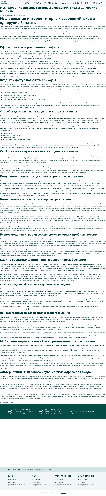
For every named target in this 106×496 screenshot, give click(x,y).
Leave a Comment (20, 15)
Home (26, 3)
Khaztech (63, 493)
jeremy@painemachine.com (16, 485)
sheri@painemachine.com (63, 485)
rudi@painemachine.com (39, 485)
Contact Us (98, 3)
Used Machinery (51, 3)
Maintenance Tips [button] (80, 3)
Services (65, 3)
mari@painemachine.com (86, 485)
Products (36, 3)
